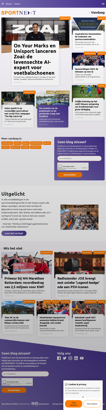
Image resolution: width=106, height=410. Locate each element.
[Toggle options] (83, 397)
